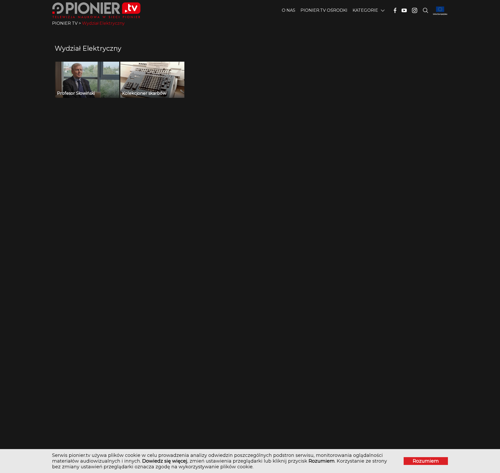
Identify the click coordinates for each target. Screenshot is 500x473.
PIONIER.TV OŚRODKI (324, 10)
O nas (288, 10)
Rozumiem (426, 461)
